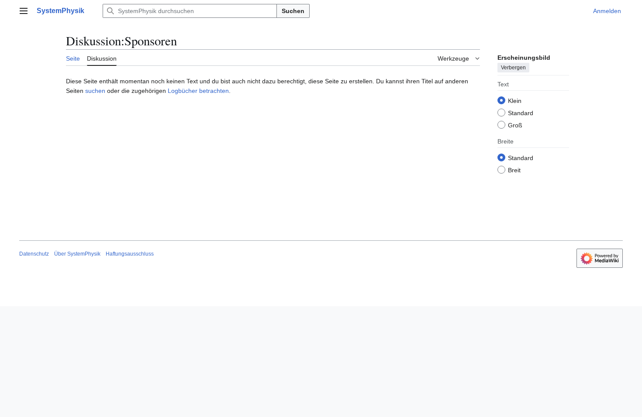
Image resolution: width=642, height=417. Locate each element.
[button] (24, 11)
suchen (95, 90)
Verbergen (513, 68)
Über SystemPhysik (77, 254)
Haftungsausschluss (130, 254)
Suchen (293, 10)
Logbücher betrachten (198, 90)
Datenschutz (34, 254)
